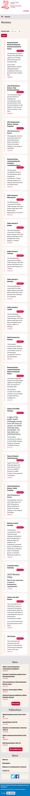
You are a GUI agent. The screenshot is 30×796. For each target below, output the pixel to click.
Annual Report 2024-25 (10, 722)
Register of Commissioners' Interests (14, 767)
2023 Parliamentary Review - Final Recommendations (13, 88)
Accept (3, 793)
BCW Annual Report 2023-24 (12, 743)
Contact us (5, 770)
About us (5, 759)
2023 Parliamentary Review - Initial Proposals (13, 488)
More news (15, 703)
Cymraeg (26, 11)
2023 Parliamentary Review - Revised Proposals (13, 124)
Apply (4, 35)
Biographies (6, 763)
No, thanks (10, 793)
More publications (16, 749)
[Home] (11, 5)
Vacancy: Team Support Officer (12, 689)
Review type (5, 31)
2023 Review (11, 636)
